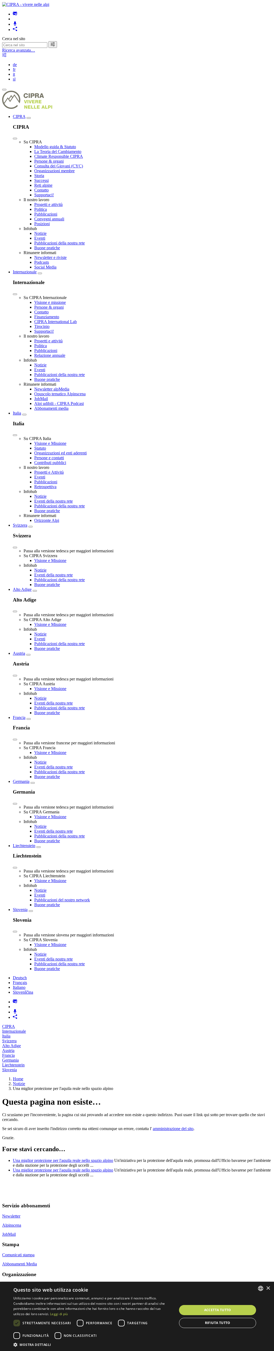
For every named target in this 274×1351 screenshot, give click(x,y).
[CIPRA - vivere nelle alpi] (25, 4)
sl (14, 79)
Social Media (45, 267)
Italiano (19, 987)
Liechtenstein (24, 845)
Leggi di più (59, 1314)
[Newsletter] (15, 14)
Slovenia (20, 909)
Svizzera (20, 525)
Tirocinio (42, 326)
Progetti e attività (48, 204)
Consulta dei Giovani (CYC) (58, 166)
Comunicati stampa (18, 1255)
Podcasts (41, 262)
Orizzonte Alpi (46, 520)
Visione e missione (50, 302)
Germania (21, 781)
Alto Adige (22, 589)
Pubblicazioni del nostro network (62, 900)
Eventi (39, 238)
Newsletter (11, 1216)
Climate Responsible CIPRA (58, 156)
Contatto (41, 190)
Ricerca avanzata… (18, 50)
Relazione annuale (49, 355)
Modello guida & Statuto (55, 146)
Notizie (40, 233)
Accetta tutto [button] (217, 1310)
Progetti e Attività (49, 472)
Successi (41, 180)
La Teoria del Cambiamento (57, 151)
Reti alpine (43, 185)
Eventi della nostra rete (53, 501)
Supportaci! (44, 195)
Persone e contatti (49, 458)
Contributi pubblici (50, 462)
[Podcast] (15, 24)
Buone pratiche (47, 248)
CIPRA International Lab (55, 321)
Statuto (40, 448)
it (14, 74)
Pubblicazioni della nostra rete (59, 243)
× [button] (268, 1288)
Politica (40, 209)
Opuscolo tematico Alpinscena (60, 394)
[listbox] (260, 1288)
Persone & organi (49, 161)
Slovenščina (23, 992)
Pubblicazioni (45, 214)
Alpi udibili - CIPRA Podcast (59, 403)
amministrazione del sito (173, 1128)
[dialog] (137, 1316)
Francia (19, 717)
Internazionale (25, 272)
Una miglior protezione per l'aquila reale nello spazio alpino (63, 1160)
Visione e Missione (50, 443)
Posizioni (42, 223)
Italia (17, 413)
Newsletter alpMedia (51, 389)
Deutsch (20, 977)
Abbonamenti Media (19, 1264)
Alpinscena (11, 1225)
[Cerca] (52, 44)
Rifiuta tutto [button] (217, 1323)
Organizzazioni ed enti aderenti (60, 453)
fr (14, 69)
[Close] (15, 138)
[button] (92, 1344)
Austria (19, 653)
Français (20, 982)
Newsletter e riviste (50, 257)
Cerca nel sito (13, 38)
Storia (39, 175)
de (15, 64)
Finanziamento (46, 317)
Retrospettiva (45, 486)
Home (18, 1079)
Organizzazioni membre (54, 171)
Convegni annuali (49, 219)
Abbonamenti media (51, 408)
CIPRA (19, 116)
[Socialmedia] (15, 29)
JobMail (41, 398)
